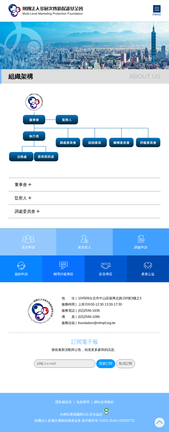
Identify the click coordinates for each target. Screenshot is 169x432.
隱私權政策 (63, 402)
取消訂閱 (125, 363)
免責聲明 (82, 402)
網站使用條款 (104, 402)
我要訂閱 (105, 363)
